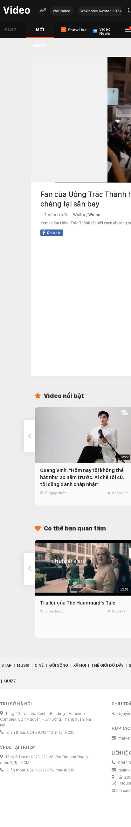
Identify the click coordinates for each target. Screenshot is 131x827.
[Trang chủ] (16, 10)
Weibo (94, 214)
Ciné (39, 665)
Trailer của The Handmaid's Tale (77, 603)
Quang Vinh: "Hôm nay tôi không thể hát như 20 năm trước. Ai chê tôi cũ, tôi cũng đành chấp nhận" (82, 477)
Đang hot (10, 32)
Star (6, 665)
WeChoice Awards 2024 (101, 11)
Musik (23, 665)
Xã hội (79, 665)
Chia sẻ (53, 232)
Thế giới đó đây (107, 665)
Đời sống (58, 665)
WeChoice (61, 11)
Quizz (10, 681)
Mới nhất (40, 32)
